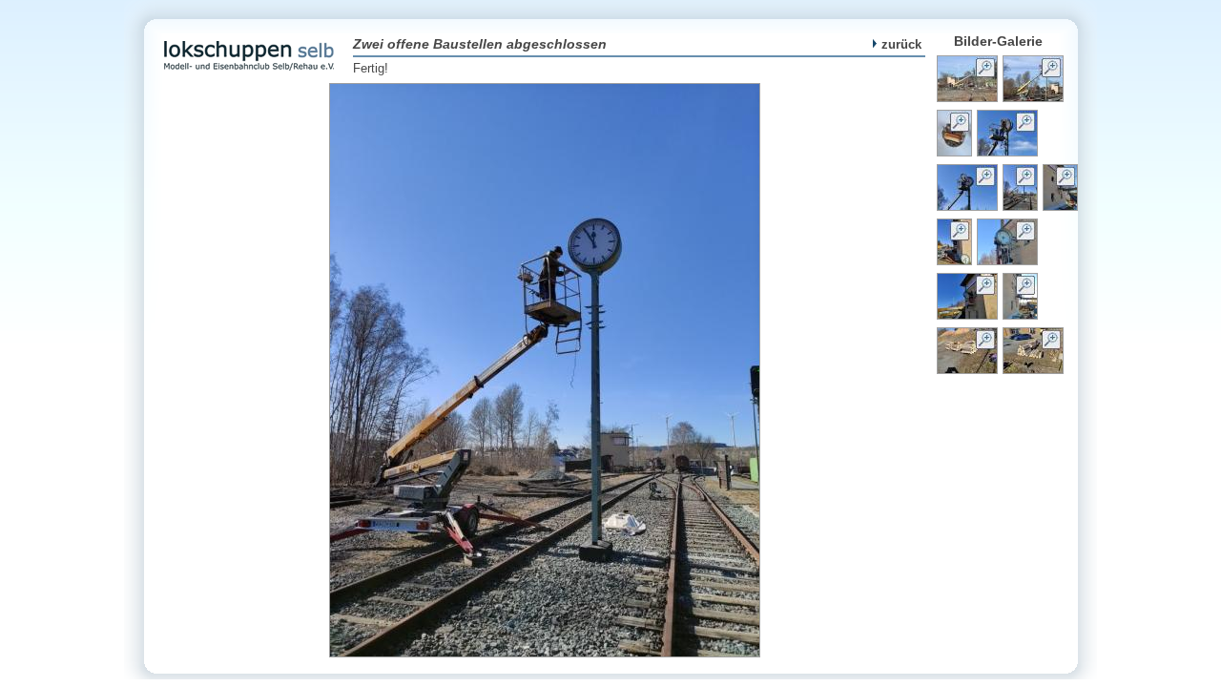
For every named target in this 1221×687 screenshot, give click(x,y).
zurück (901, 44)
